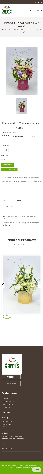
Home (4, 29)
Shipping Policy (8, 404)
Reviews (20, 200)
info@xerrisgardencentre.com (12, 436)
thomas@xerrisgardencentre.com (13, 438)
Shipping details (9, 206)
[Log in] (36, 2)
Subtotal (5, 155)
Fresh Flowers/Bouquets (17, 29)
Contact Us (6, 407)
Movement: (5, 136)
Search (5, 398)
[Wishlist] (41, 2)
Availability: (18, 137)
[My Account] (39, 2)
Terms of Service (8, 401)
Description (7, 200)
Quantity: (4, 145)
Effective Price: (7, 132)
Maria (5, 315)
